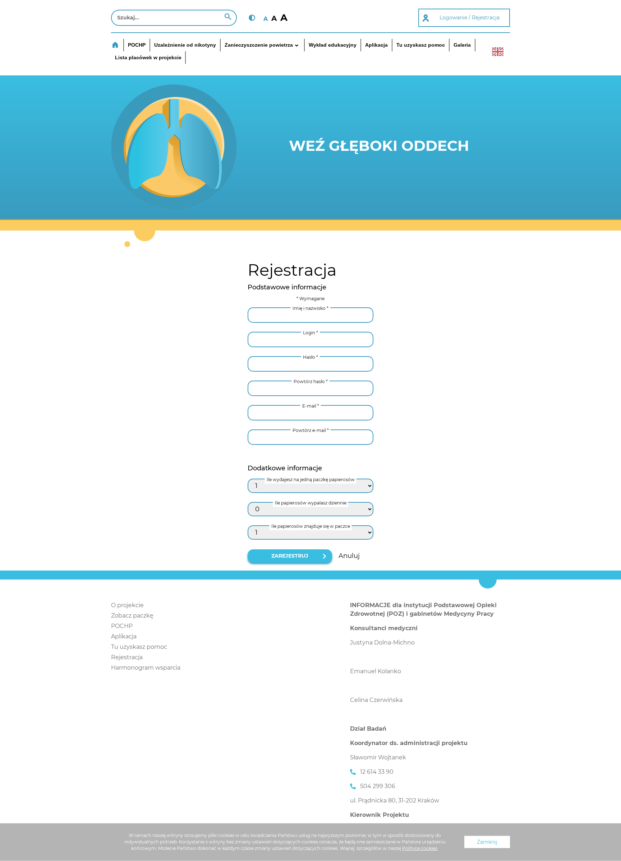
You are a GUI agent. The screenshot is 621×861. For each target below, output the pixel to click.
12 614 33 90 (377, 771)
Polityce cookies (419, 848)
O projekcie (127, 605)
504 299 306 (377, 786)
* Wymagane (310, 298)
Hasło (310, 357)
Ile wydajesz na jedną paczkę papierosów (311, 479)
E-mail (310, 406)
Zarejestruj (289, 556)
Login (310, 332)
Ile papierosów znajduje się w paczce (310, 526)
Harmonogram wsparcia (145, 667)
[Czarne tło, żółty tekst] (252, 18)
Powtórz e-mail (311, 430)
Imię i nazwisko (310, 308)
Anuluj (349, 556)
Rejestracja (127, 657)
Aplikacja (124, 636)
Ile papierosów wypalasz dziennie (310, 503)
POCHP (122, 626)
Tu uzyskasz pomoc (139, 646)
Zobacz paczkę (132, 615)
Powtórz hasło (311, 381)
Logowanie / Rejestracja (470, 17)
